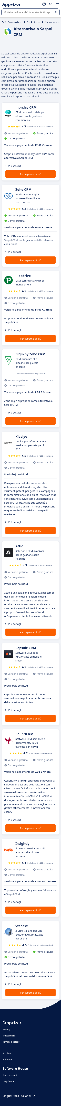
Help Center (9, 1081)
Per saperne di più (30, 174)
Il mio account (10, 1075)
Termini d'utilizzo (11, 1041)
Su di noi (7, 1053)
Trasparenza (9, 1035)
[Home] (2, 22)
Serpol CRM (37, 22)
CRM (28, 22)
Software (7, 1059)
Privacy (6, 1029)
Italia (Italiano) (22, 1096)
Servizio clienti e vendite (15, 22)
